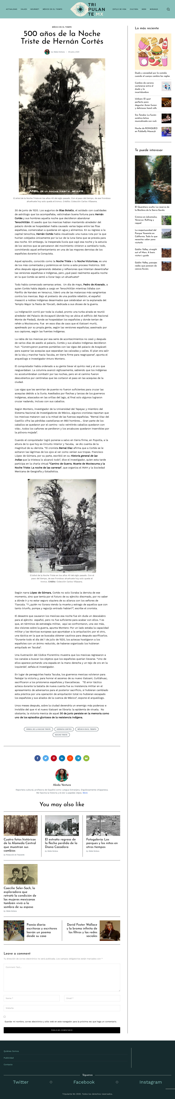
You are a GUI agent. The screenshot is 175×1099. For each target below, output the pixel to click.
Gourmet (34, 9)
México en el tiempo (52, 9)
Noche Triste (61, 735)
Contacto (8, 1064)
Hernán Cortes (64, 729)
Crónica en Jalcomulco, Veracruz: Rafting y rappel (146, 220)
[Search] (168, 9)
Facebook (84, 1082)
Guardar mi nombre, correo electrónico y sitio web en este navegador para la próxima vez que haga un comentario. (61, 1021)
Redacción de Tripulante (15, 855)
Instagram (150, 1082)
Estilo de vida (119, 9)
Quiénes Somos (11, 1051)
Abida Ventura (59, 52)
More (85, 793)
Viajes (24, 9)
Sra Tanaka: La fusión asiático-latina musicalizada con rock (146, 118)
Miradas (154, 9)
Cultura (134, 9)
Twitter (21, 1082)
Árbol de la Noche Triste (38, 729)
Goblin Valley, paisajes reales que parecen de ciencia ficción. (146, 266)
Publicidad (9, 1058)
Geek (144, 9)
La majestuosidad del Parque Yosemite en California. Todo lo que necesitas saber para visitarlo (146, 236)
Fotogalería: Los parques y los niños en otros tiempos (102, 843)
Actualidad (11, 9)
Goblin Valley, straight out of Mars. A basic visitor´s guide (146, 252)
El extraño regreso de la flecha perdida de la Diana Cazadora (61, 843)
